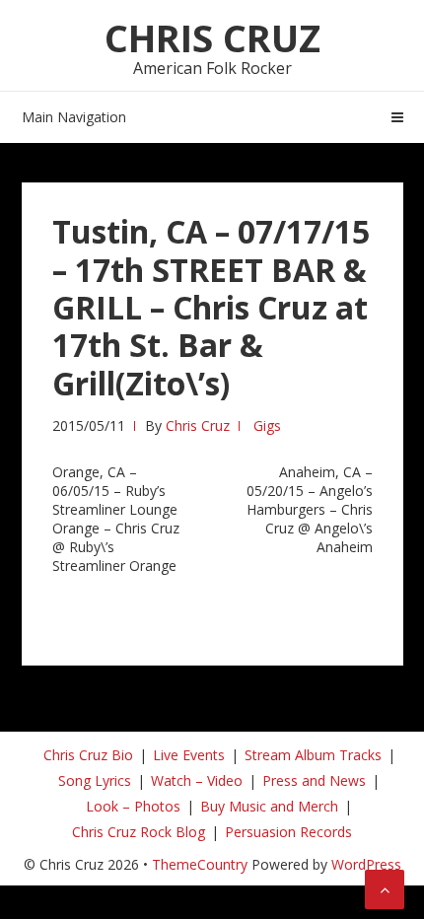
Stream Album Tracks (313, 754)
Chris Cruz (212, 37)
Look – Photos (133, 806)
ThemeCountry (199, 864)
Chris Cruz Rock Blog (138, 831)
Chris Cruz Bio (88, 754)
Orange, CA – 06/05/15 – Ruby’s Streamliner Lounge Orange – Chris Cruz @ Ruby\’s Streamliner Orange (115, 518)
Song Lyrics (94, 780)
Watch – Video (197, 780)
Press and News (314, 780)
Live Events (189, 754)
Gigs (267, 425)
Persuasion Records (288, 831)
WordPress (366, 864)
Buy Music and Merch (269, 806)
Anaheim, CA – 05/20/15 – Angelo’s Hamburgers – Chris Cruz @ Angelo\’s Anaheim (310, 509)
